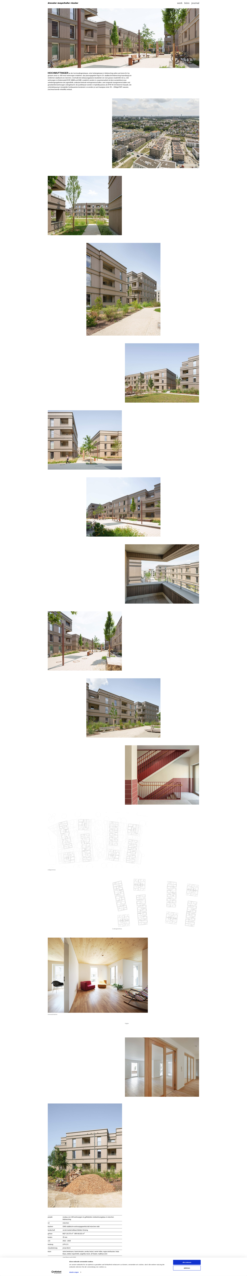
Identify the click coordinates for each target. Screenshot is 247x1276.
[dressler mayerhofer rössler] (63, 3)
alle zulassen (187, 1262)
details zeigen (74, 1272)
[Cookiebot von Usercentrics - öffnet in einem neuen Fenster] (56, 1272)
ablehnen (187, 1268)
